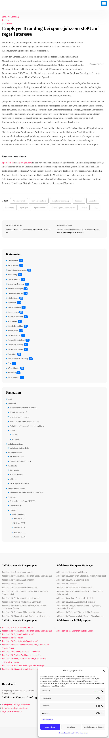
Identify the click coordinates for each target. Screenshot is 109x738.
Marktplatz (12, 466)
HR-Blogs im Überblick (19, 484)
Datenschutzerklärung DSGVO (69, 733)
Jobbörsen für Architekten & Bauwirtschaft (20, 587)
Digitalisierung (14, 279)
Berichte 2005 (19, 532)
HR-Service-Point (17, 457)
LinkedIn (93, 201)
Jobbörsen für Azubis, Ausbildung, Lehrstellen (21, 602)
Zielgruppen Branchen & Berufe (23, 408)
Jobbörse (79, 201)
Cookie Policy (15, 506)
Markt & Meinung (15, 317)
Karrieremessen (14, 307)
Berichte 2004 (19, 537)
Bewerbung (12, 275)
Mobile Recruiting (15, 326)
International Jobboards (19, 417)
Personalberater (14, 335)
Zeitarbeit (12, 373)
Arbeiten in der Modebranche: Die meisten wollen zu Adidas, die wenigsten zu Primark (77, 231)
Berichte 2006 (19, 528)
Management (13, 312)
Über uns (13, 510)
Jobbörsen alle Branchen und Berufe (17, 572)
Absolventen (13, 261)
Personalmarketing (15, 345)
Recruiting (9, 208)
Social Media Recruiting (18, 359)
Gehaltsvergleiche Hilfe (19, 448)
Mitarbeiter (12, 321)
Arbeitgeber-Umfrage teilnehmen (16, 704)
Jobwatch (15, 439)
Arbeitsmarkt (13, 265)
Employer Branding (10, 17)
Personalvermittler (15, 349)
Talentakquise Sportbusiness (63, 208)
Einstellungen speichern (94, 727)
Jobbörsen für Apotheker (12, 584)
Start (10, 399)
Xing (95, 208)
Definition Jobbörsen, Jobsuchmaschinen (27, 426)
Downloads (14, 470)
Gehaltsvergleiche (15, 293)
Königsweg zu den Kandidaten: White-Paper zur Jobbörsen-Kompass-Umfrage (27, 691)
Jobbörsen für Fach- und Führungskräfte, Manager (23, 612)
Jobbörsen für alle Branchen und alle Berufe (74, 631)
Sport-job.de (8, 162)
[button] (103, 670)
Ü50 (9, 363)
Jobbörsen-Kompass (16, 488)
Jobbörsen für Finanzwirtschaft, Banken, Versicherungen (26, 616)
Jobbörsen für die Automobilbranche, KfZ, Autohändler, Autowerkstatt (25, 592)
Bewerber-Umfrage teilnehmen (15, 708)
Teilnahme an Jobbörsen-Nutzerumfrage (26, 492)
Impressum (83, 733)
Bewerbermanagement (17, 270)
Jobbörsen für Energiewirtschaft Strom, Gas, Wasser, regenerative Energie (24, 607)
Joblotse (13, 431)
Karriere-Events (16, 474)
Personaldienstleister (16, 340)
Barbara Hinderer (39, 201)
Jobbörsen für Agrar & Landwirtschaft (18, 580)
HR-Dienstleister (15, 453)
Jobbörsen (6, 20)
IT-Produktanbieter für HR (21, 461)
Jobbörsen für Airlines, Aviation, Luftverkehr (21, 598)
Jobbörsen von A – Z (18, 412)
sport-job (24, 208)
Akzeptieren (50, 727)
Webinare (14, 479)
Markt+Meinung (18, 514)
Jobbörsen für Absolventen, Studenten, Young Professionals (27, 576)
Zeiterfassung (13, 377)
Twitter (84, 208)
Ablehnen (71, 727)
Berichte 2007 (19, 523)
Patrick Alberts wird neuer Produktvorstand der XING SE (28, 231)
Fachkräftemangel (15, 289)
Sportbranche (39, 208)
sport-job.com (25, 162)
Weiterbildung (14, 368)
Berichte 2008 (19, 518)
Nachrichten (7, 24)
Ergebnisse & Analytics (12, 711)
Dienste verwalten (47, 719)
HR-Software (13, 298)
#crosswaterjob (19, 201)
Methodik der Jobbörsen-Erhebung (24, 421)
